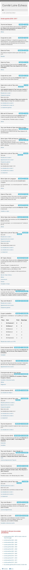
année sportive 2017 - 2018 (10, 558)
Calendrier (3, 443)
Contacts (5, 568)
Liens (11, 568)
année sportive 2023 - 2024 (10, 544)
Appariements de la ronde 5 (7, 239)
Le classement (4, 172)
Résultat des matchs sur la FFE (8, 341)
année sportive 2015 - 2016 (10, 562)
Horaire (2, 281)
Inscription (3, 355)
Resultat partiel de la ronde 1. (8, 485)
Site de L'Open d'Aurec (6, 275)
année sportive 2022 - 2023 (10, 546)
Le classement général (6, 107)
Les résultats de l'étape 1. (7, 392)
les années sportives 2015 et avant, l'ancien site (15, 564)
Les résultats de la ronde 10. (7, 105)
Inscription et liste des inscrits (7, 380)
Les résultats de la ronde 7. (7, 168)
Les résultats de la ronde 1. (7, 492)
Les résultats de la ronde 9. (7, 103)
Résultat (3, 56)
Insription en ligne (5, 211)
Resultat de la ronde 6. (6, 157)
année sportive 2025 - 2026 (10, 540)
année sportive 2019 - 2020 (10, 553)
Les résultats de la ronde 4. (7, 415)
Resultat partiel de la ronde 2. (8, 402)
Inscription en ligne (5, 284)
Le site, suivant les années (8, 12)
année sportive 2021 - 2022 (10, 549)
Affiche (2, 32)
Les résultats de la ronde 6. (7, 250)
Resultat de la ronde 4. (6, 236)
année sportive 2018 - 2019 (10, 555)
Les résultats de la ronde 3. (7, 413)
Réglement (3, 384)
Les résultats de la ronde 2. (7, 494)
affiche (2, 121)
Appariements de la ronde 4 (7, 305)
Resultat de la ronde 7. (6, 93)
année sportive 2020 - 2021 (10, 551)
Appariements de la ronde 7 (7, 159)
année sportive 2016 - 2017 (10, 560)
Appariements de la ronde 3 (7, 366)
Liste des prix (4, 279)
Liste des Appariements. (6, 509)
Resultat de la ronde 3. (6, 303)
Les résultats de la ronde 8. (7, 170)
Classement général (5, 95)
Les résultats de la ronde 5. (7, 247)
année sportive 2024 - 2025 (10, 542)
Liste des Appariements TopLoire (8, 460)
